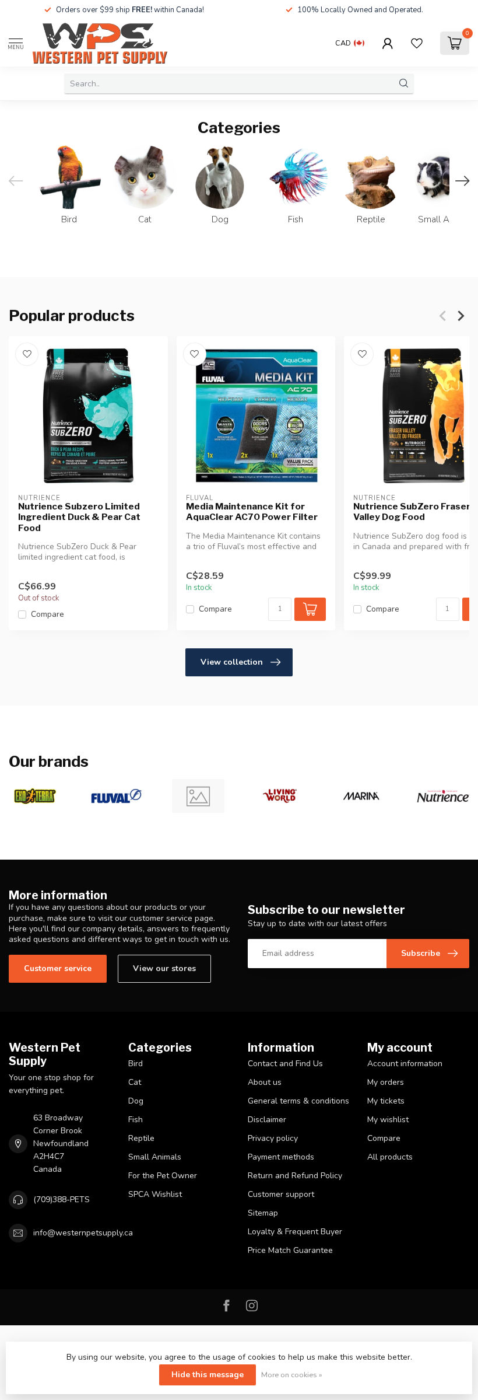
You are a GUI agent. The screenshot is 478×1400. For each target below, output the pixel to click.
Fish (135, 1119)
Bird (135, 1063)
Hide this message (207, 1374)
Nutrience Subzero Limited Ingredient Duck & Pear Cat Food (79, 517)
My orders (385, 1082)
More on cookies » (291, 1375)
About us (265, 1082)
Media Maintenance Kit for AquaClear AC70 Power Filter (252, 511)
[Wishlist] (417, 43)
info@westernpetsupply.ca (83, 1232)
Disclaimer (267, 1119)
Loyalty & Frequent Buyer (295, 1231)
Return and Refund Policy (295, 1175)
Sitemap (263, 1213)
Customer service (58, 968)
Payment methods (281, 1156)
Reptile (141, 1138)
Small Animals (154, 1156)
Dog (135, 1100)
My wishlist (388, 1119)
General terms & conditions (298, 1100)
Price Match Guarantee (290, 1250)
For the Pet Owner (162, 1175)
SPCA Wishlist (155, 1194)
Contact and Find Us (285, 1063)
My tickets (386, 1100)
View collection (232, 662)
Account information (404, 1063)
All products (390, 1156)
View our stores (164, 968)
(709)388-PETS (61, 1199)
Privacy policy (273, 1138)
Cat (134, 1082)
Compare (47, 614)
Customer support (281, 1194)
